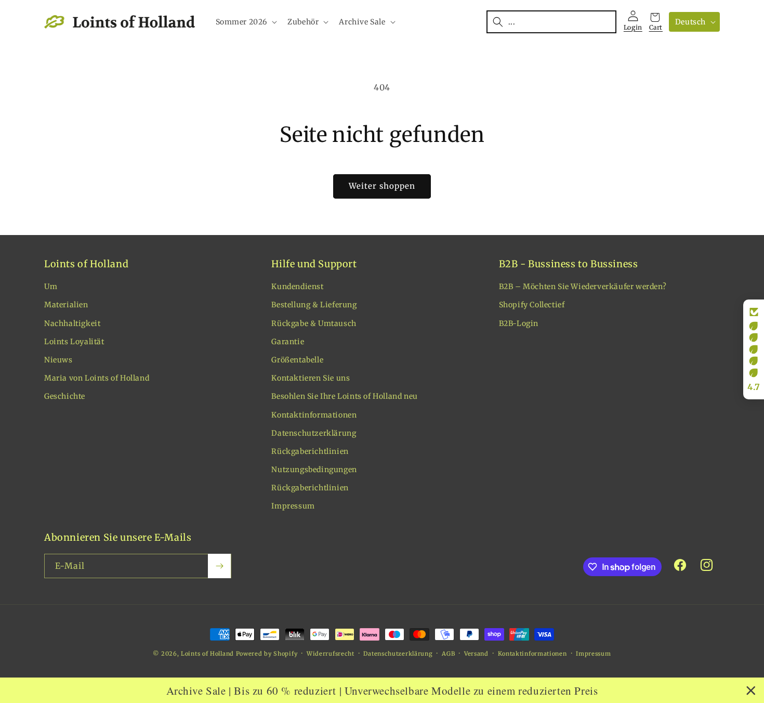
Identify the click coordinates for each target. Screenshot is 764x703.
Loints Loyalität (74, 341)
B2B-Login (518, 323)
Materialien (66, 304)
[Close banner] (751, 690)
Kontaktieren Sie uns (310, 378)
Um (50, 286)
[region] (382, 690)
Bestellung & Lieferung (314, 304)
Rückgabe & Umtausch (313, 323)
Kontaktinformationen (314, 415)
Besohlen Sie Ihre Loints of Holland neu (344, 396)
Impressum (292, 506)
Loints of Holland (207, 653)
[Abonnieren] (219, 566)
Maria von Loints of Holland (96, 378)
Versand (476, 653)
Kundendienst (297, 286)
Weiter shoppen (382, 186)
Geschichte (64, 396)
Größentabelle (297, 359)
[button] (245, 22)
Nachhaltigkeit (72, 323)
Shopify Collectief (532, 304)
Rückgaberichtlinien (309, 451)
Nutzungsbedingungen (314, 469)
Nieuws (58, 359)
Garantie (287, 341)
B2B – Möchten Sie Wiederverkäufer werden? (583, 286)
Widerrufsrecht (330, 653)
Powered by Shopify (267, 653)
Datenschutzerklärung (313, 433)
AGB (448, 653)
